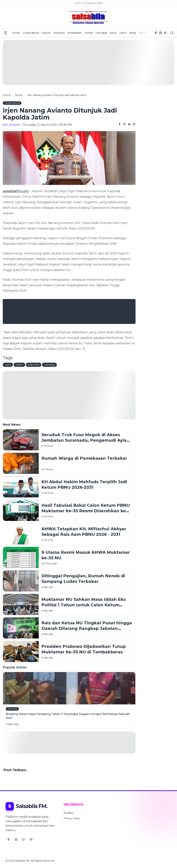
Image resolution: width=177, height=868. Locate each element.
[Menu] (5, 32)
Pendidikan (75, 32)
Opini (122, 32)
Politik (89, 32)
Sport (113, 32)
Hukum (46, 32)
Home (16, 32)
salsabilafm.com (16, 191)
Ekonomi (59, 32)
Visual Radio (146, 32)
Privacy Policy (72, 818)
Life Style (101, 32)
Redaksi (68, 812)
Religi (132, 32)
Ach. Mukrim (11, 124)
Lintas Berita (31, 32)
